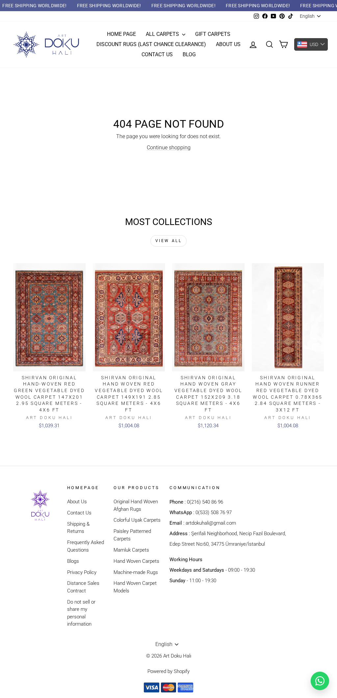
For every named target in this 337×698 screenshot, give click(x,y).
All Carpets (163, 34)
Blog (189, 54)
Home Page (121, 34)
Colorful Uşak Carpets (137, 520)
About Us (77, 502)
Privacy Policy (81, 572)
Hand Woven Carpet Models (135, 587)
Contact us (157, 54)
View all (168, 240)
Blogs (73, 561)
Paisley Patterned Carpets (132, 535)
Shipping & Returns (78, 528)
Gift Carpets (212, 34)
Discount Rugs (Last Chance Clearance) (151, 44)
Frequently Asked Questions (85, 546)
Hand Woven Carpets (136, 561)
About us (228, 44)
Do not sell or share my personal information (81, 613)
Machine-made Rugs (136, 572)
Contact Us (79, 513)
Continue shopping (169, 147)
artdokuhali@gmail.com (211, 523)
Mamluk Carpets (131, 550)
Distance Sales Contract (83, 587)
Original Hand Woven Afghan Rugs (136, 505)
